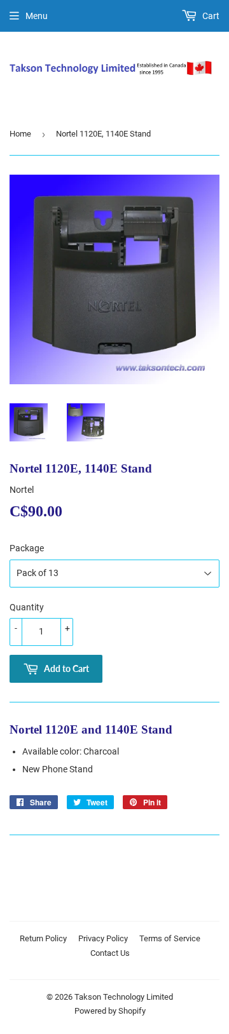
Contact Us (110, 953)
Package (27, 548)
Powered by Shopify (110, 1011)
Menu (36, 16)
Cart (209, 16)
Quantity (27, 607)
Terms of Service (169, 938)
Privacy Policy (103, 938)
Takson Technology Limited (123, 997)
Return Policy (43, 938)
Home (20, 133)
